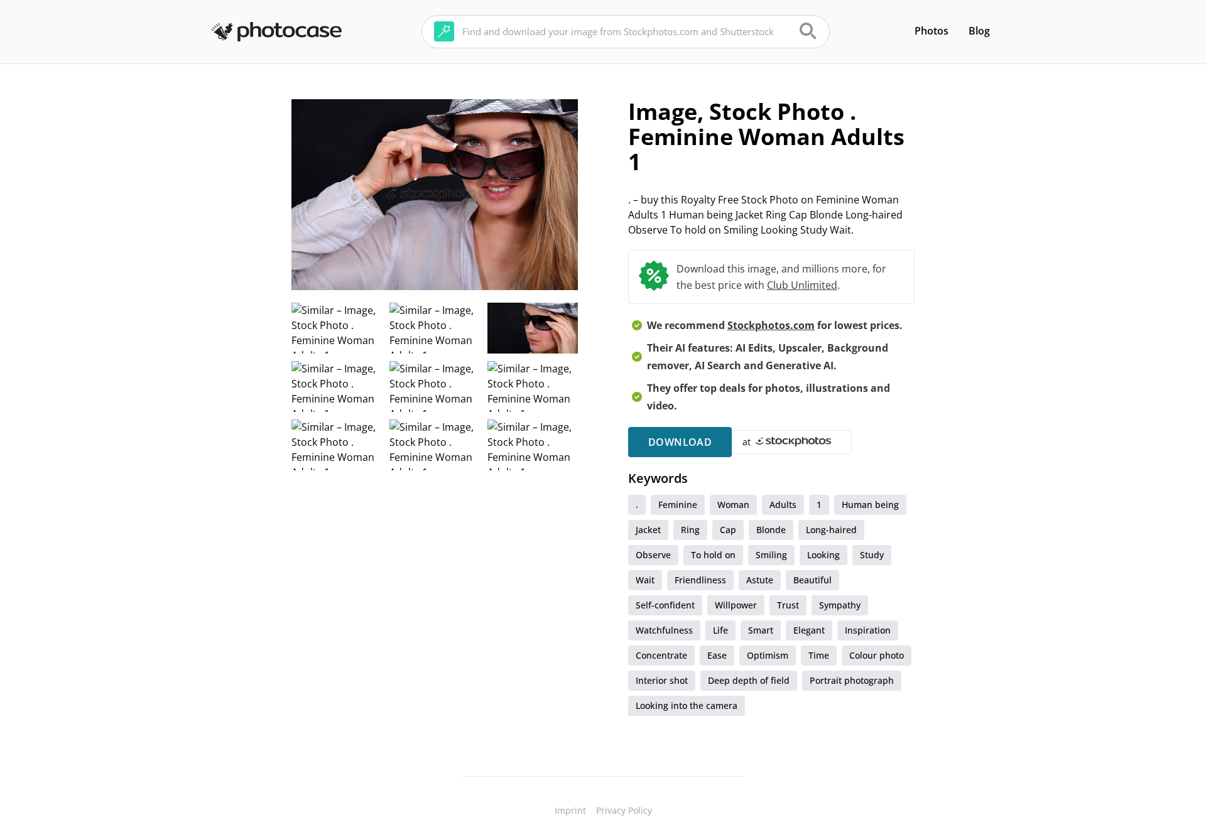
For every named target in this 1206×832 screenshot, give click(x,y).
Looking (823, 555)
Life (720, 630)
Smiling (771, 555)
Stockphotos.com (771, 325)
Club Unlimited (802, 285)
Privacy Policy (624, 810)
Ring (690, 530)
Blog (979, 31)
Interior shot (662, 680)
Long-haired (831, 530)
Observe (653, 555)
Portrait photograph (852, 680)
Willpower (736, 605)
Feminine (677, 505)
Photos (931, 31)
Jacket (648, 530)
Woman (733, 505)
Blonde (771, 530)
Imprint (570, 810)
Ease (717, 655)
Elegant (809, 630)
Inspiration (868, 630)
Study (872, 555)
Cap (728, 530)
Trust (788, 605)
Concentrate (661, 655)
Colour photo (876, 655)
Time (818, 655)
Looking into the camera (686, 705)
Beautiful (812, 580)
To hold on (713, 555)
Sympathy (840, 605)
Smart (760, 630)
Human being (870, 505)
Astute (759, 580)
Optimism (767, 655)
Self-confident (665, 605)
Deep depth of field (749, 680)
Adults (782, 505)
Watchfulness (664, 630)
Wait (645, 580)
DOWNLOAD (680, 442)
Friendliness (700, 580)
